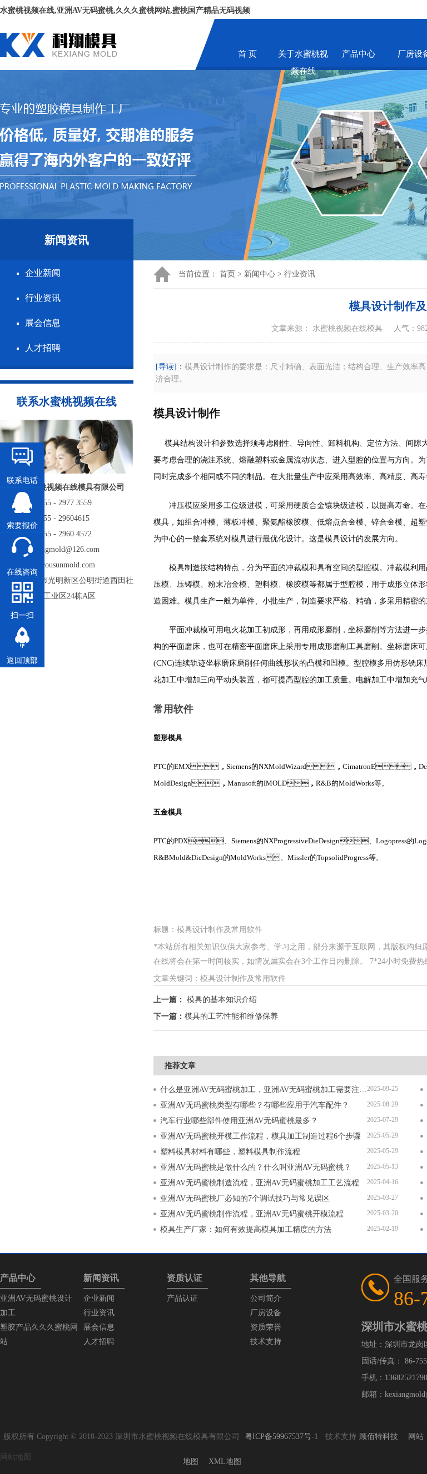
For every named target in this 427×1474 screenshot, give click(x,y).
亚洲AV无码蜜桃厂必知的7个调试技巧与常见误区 (245, 1198)
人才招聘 (43, 348)
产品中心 (358, 53)
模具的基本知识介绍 (222, 999)
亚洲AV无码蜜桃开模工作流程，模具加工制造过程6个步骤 (260, 1136)
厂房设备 (265, 1313)
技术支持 (265, 1341)
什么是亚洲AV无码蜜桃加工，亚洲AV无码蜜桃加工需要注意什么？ (263, 1089)
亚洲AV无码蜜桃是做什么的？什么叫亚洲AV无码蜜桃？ (255, 1167)
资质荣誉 (265, 1327)
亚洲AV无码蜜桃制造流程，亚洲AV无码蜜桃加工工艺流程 (259, 1183)
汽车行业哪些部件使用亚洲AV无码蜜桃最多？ (239, 1120)
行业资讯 (43, 298)
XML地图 (224, 1461)
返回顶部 (22, 660)
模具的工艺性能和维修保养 (231, 1016)
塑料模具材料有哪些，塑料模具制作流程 (230, 1152)
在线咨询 (22, 572)
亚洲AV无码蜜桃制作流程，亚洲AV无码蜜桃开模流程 (252, 1214)
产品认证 (182, 1298)
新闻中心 (259, 274)
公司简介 (265, 1298)
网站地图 (15, 1457)
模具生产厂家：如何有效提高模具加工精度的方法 (245, 1229)
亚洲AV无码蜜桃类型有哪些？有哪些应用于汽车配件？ (254, 1105)
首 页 (247, 53)
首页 (227, 274)
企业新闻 (43, 273)
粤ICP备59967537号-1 (281, 1436)
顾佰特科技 (378, 1436)
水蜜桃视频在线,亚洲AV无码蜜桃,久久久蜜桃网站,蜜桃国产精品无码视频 (125, 10)
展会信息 (43, 323)
